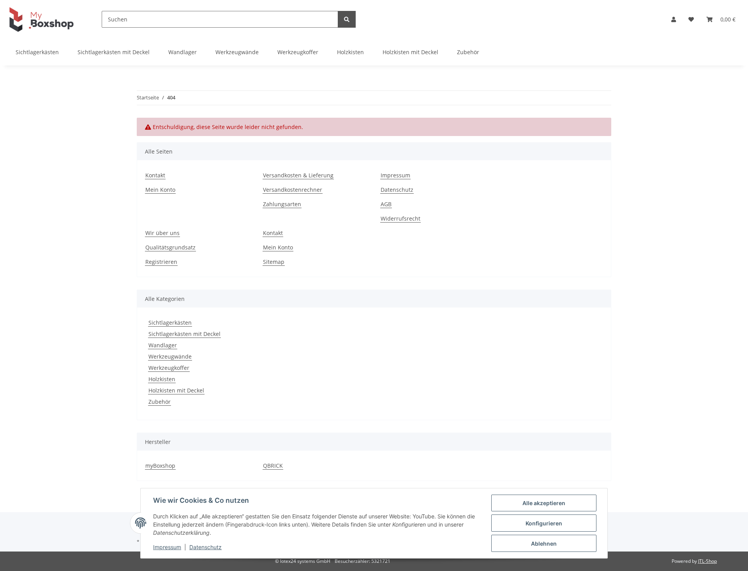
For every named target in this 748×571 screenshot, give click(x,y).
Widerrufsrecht (400, 218)
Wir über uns (162, 233)
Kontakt (155, 175)
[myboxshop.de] (41, 19)
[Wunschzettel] (691, 19)
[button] (673, 19)
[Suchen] (347, 19)
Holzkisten (161, 379)
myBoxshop (160, 465)
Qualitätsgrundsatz (170, 247)
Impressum (395, 175)
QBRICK (273, 465)
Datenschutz (397, 189)
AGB (386, 204)
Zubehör (159, 401)
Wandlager (162, 345)
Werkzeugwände (170, 356)
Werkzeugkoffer (168, 367)
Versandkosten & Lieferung (298, 175)
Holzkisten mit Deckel (176, 390)
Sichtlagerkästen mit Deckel (184, 334)
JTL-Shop (707, 561)
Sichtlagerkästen (170, 322)
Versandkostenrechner (292, 189)
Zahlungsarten (282, 204)
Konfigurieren (544, 523)
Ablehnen (544, 543)
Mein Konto (160, 189)
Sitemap (273, 261)
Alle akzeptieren (543, 503)
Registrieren (161, 261)
